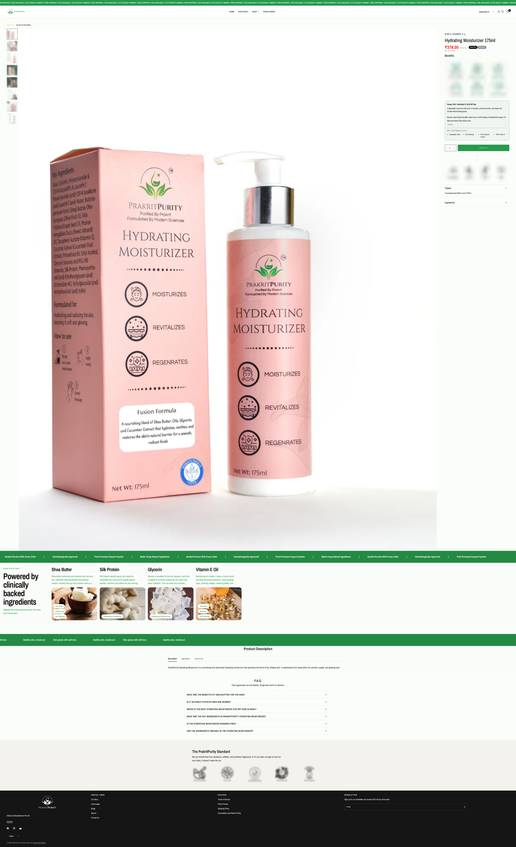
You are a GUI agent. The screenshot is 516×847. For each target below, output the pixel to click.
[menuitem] (231, 12)
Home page (95, 804)
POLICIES (222, 795)
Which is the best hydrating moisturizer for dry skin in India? (221, 709)
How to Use (199, 658)
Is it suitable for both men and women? (209, 701)
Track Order (269, 11)
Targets (448, 188)
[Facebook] (10, 828)
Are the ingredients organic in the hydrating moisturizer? (220, 730)
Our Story (243, 11)
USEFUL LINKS (98, 795)
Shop (254, 11)
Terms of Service (224, 799)
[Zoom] (431, 34)
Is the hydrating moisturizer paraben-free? (211, 723)
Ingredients (450, 202)
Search (93, 813)
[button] (477, 157)
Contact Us (95, 817)
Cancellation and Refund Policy (229, 813)
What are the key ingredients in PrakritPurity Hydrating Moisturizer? (226, 716)
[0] (507, 12)
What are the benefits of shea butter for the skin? (216, 694)
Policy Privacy (223, 804)
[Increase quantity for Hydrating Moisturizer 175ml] (454, 148)
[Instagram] (16, 828)
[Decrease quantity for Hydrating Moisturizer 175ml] (447, 148)
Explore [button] (10, 821)
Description (172, 658)
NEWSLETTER (350, 795)
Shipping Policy (223, 808)
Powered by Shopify (39, 843)
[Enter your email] (464, 807)
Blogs (93, 808)
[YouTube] (22, 829)
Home (231, 11)
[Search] (502, 12)
